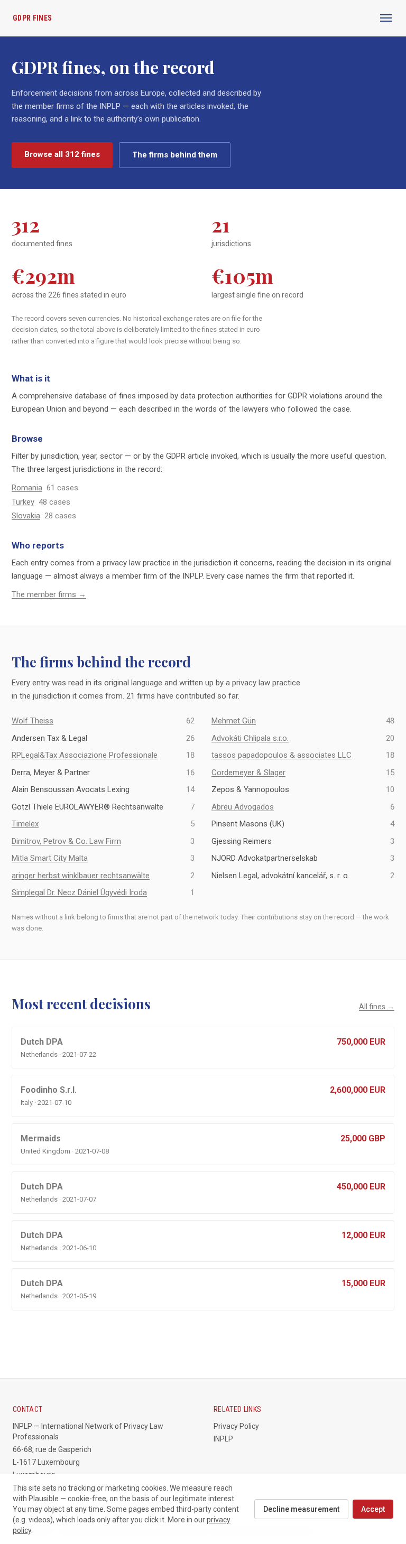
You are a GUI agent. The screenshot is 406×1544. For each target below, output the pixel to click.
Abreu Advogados (242, 807)
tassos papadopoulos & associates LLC (281, 755)
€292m (43, 275)
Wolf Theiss (32, 721)
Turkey (23, 502)
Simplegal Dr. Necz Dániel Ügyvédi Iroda (79, 892)
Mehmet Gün (233, 721)
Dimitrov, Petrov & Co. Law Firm (66, 841)
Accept (373, 1509)
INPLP (223, 1439)
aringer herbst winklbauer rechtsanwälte (81, 875)
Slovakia (26, 515)
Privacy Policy (236, 1426)
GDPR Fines (32, 18)
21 (220, 224)
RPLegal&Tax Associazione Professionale (85, 755)
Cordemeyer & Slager (248, 772)
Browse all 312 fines (62, 154)
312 (26, 224)
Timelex (25, 824)
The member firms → (49, 594)
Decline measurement (301, 1509)
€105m (242, 275)
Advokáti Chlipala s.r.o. (250, 738)
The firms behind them (174, 155)
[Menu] (386, 18)
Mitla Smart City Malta (50, 858)
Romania (27, 487)
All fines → (376, 1006)
